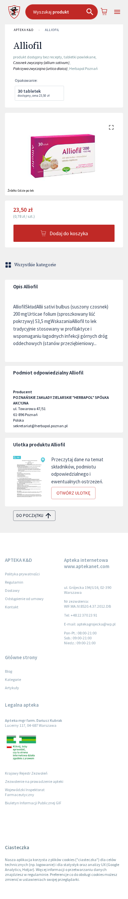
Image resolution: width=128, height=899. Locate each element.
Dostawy (12, 590)
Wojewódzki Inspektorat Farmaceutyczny (25, 792)
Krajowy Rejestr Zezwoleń (26, 773)
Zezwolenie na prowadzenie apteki (34, 781)
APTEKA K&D (23, 30)
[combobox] (61, 11)
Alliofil (52, 30)
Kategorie (13, 679)
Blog (8, 671)
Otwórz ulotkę (73, 493)
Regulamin (14, 582)
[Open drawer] (117, 12)
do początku (29, 515)
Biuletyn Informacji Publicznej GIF (33, 802)
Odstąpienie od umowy (24, 598)
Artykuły (12, 687)
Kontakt (11, 606)
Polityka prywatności (22, 573)
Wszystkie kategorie (35, 265)
